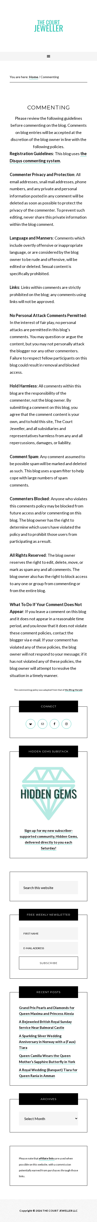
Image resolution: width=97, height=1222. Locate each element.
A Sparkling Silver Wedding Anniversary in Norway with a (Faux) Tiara (47, 1042)
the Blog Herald (73, 689)
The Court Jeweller (48, 26)
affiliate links (47, 1158)
